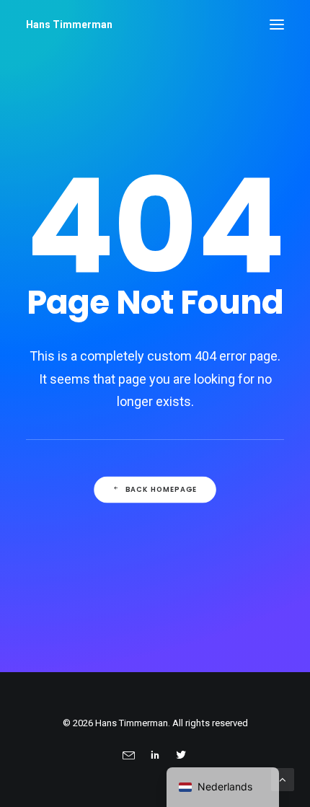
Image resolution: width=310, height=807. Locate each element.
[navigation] (223, 787)
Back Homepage (161, 490)
